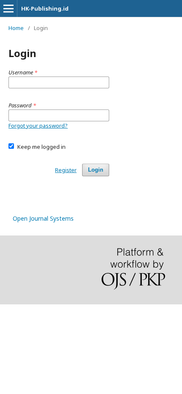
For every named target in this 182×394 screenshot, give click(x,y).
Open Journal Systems (43, 218)
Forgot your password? (38, 125)
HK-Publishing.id (45, 8)
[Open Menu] (8, 8)
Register (66, 170)
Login (95, 170)
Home (16, 28)
